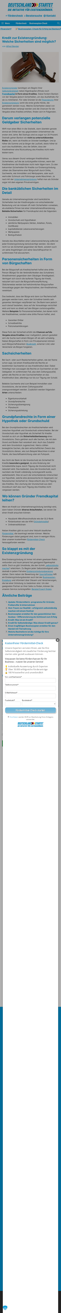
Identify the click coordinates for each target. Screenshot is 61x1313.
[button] (5, 1308)
